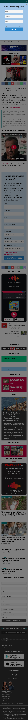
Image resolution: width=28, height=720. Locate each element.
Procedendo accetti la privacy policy (15, 26)
